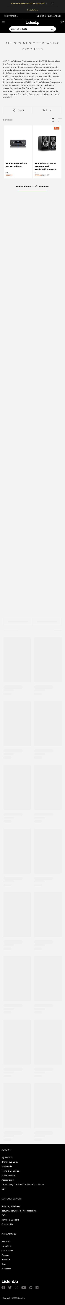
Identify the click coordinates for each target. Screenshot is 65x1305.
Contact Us (7, 1224)
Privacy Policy (8, 1175)
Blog (4, 1264)
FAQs (4, 1215)
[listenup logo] (32, 23)
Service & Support (10, 1220)
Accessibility (8, 1180)
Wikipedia (6, 1269)
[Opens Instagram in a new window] (17, 1287)
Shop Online (11, 16)
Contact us (53, 3)
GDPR (4, 1189)
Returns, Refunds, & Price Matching (19, 1211)
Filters (21, 110)
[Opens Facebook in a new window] (4, 1287)
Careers (5, 1255)
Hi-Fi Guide (7, 1166)
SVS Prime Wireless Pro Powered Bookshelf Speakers (46, 166)
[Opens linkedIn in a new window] (38, 1287)
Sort (45, 110)
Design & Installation (49, 16)
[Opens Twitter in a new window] (10, 1287)
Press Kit (6, 1260)
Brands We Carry (10, 1162)
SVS (7, 173)
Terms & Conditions (11, 1171)
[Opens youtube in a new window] (24, 1287)
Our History (7, 1251)
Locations (6, 1246)
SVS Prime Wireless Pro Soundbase (16, 165)
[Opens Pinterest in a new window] (31, 1287)
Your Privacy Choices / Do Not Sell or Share (23, 1184)
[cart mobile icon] (61, 22)
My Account (7, 1157)
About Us (6, 1242)
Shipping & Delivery (11, 1206)
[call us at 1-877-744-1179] (48, 3)
